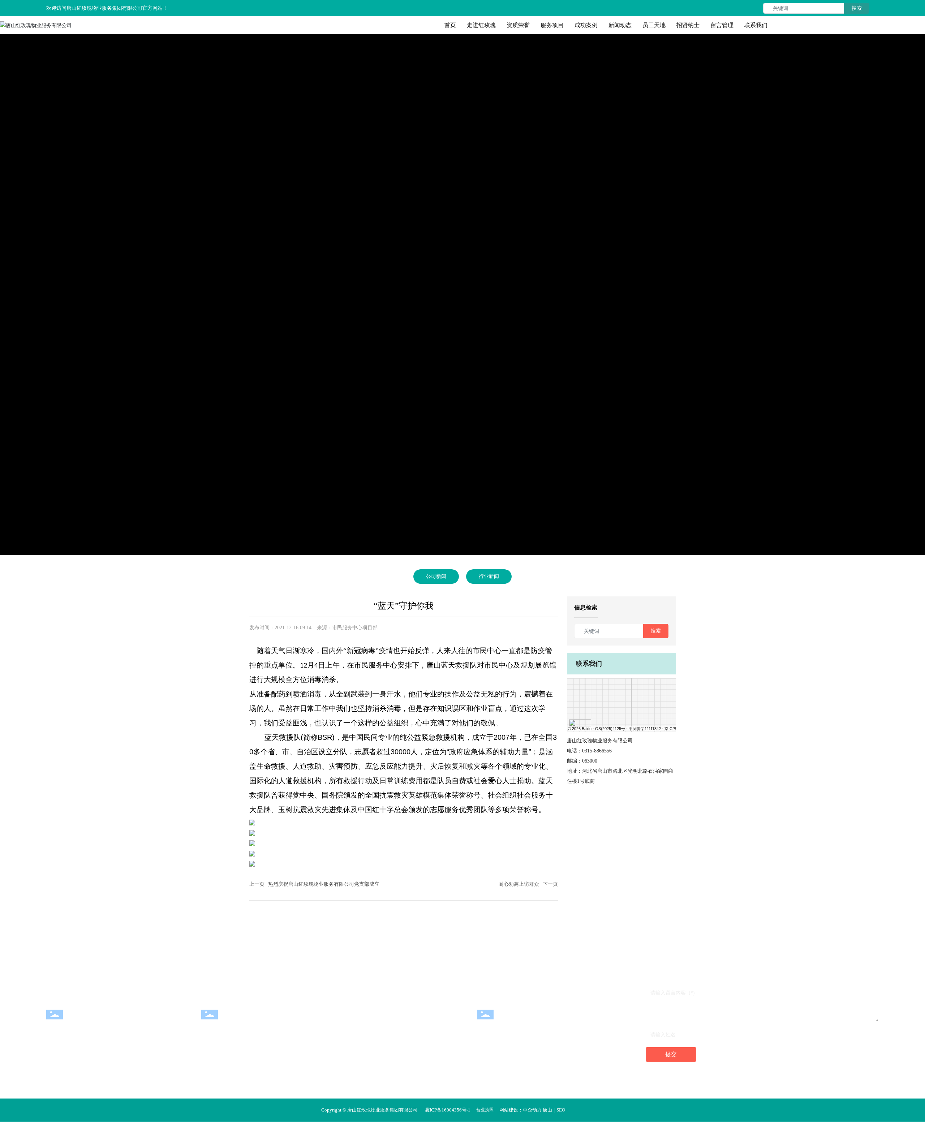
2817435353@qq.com (524, 1019)
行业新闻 (489, 576)
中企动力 (532, 1110)
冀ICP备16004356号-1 (447, 1110)
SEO (560, 1110)
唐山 (547, 1110)
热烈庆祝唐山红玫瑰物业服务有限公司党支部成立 (323, 884)
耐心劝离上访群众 (519, 884)
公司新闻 (436, 576)
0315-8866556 (597, 751)
